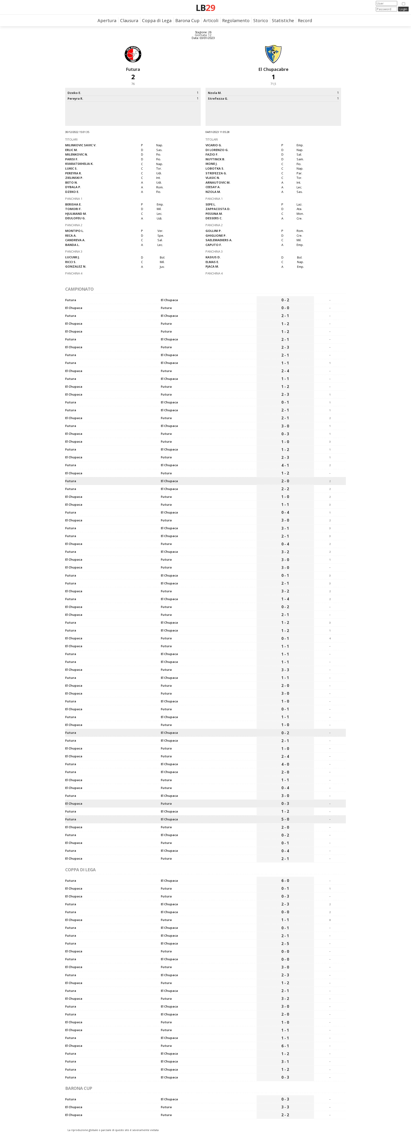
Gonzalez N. (75, 266)
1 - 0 (285, 441)
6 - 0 (285, 880)
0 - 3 (285, 433)
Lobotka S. (215, 168)
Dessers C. (214, 218)
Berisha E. (73, 204)
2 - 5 (285, 943)
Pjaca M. (212, 266)
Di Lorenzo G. (217, 150)
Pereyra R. (73, 173)
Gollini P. (214, 231)
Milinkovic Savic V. (80, 145)
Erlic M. (71, 150)
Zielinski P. (74, 178)
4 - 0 (285, 764)
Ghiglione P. (216, 235)
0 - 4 (285, 512)
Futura (133, 69)
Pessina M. (214, 213)
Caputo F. (214, 245)
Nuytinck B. (215, 159)
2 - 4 (285, 370)
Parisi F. (71, 159)
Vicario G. (214, 145)
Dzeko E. (72, 192)
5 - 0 (285, 819)
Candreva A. (75, 240)
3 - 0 (285, 426)
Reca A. (71, 235)
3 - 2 (285, 551)
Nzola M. (213, 192)
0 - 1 (285, 402)
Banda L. (72, 245)
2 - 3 (285, 347)
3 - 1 (285, 528)
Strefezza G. (216, 173)
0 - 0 (285, 307)
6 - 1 (285, 1045)
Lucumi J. (72, 257)
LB (205, 8)
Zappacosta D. (218, 209)
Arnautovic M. (218, 182)
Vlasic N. (213, 178)
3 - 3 (285, 669)
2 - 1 (285, 315)
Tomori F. (73, 209)
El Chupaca (169, 300)
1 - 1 (285, 363)
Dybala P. (73, 187)
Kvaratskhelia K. (79, 164)
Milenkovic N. (76, 154)
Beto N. (71, 182)
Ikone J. (212, 164)
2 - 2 (285, 488)
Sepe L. (211, 204)
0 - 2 (285, 300)
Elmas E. (212, 262)
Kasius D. (213, 257)
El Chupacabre (273, 69)
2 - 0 (285, 481)
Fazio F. (212, 154)
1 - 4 (285, 599)
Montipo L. (74, 231)
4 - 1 (285, 465)
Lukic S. (71, 168)
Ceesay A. (213, 187)
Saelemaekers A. (219, 240)
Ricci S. (70, 262)
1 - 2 (285, 323)
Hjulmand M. (76, 213)
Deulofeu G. (75, 218)
